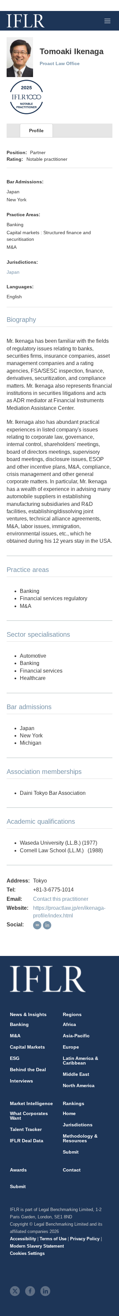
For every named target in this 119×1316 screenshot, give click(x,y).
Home (69, 1113)
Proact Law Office (60, 63)
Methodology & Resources (80, 1138)
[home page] (26, 21)
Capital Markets (27, 1047)
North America (79, 1085)
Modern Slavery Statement (37, 1246)
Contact (72, 1170)
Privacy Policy (84, 1238)
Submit (71, 1152)
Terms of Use (53, 1238)
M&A (15, 1035)
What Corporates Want (29, 1115)
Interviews (21, 1081)
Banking (19, 1024)
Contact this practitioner (60, 899)
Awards (18, 1170)
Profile (36, 130)
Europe (71, 1047)
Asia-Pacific (76, 1035)
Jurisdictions (78, 1124)
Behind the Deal (28, 1069)
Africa (69, 1024)
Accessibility (23, 1238)
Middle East (76, 1074)
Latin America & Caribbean (80, 1060)
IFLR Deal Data (26, 1140)
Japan (13, 272)
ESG (15, 1058)
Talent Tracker (26, 1129)
